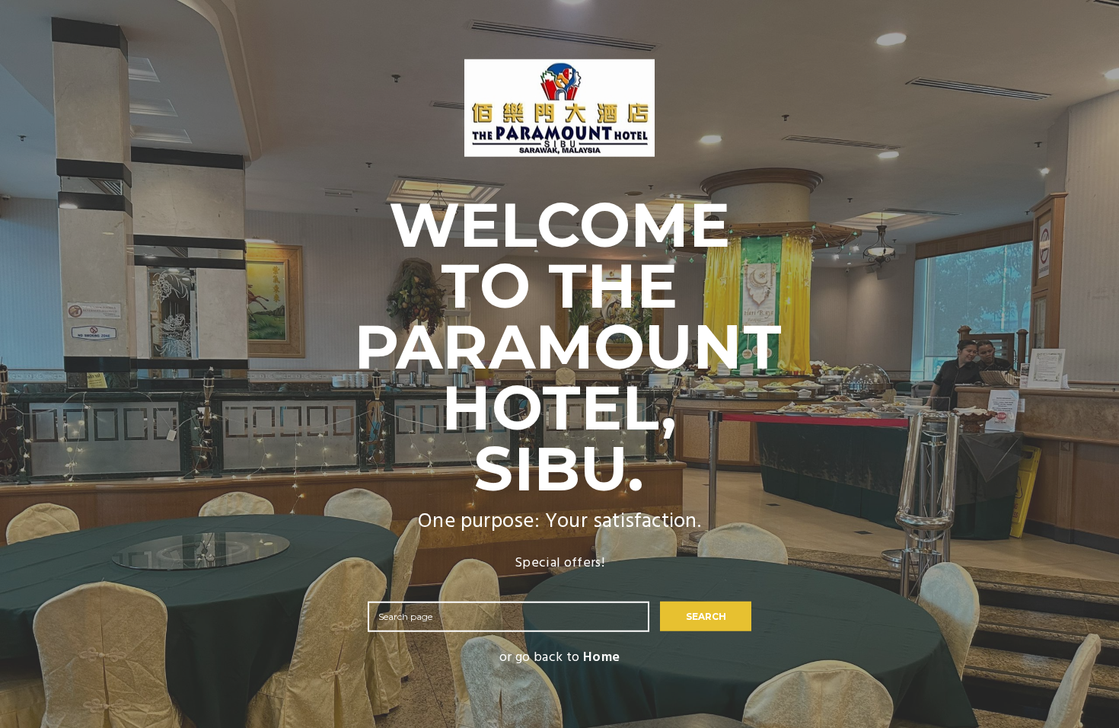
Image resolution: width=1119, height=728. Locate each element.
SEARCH (706, 615)
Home (601, 657)
